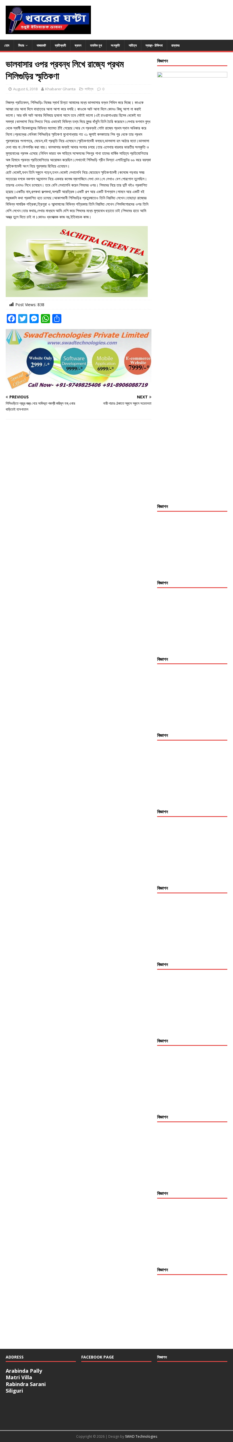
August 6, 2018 (25, 88)
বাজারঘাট (41, 45)
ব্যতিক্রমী (60, 45)
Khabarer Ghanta (60, 88)
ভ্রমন (78, 45)
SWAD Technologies (141, 1436)
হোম (6, 45)
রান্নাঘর (175, 45)
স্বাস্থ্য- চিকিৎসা (154, 45)
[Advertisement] (192, 545)
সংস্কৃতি (115, 45)
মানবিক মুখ (96, 45)
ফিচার (21, 45)
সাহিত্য (133, 45)
